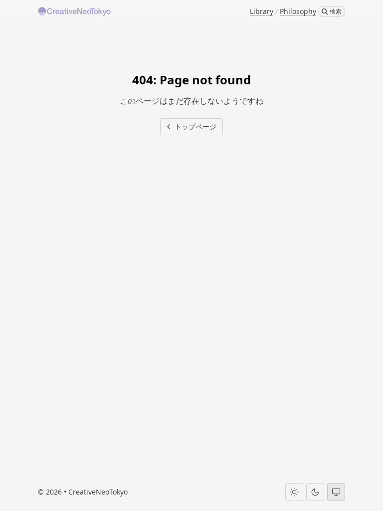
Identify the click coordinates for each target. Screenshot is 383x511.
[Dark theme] (315, 492)
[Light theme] (294, 492)
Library (261, 11)
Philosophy (298, 11)
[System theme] (336, 492)
